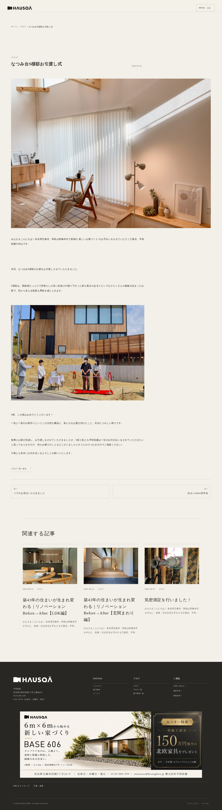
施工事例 (96, 690)
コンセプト (97, 686)
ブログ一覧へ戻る (19, 469)
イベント (96, 693)
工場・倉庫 (38, 786)
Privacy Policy (193, 803)
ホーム (14, 26)
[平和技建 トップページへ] (19, 8)
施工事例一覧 (138, 693)
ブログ (23, 26)
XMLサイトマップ (21, 786)
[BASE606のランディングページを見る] (111, 744)
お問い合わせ (178, 686)
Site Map (205, 803)
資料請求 (177, 696)
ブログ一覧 (137, 690)
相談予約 (177, 691)
